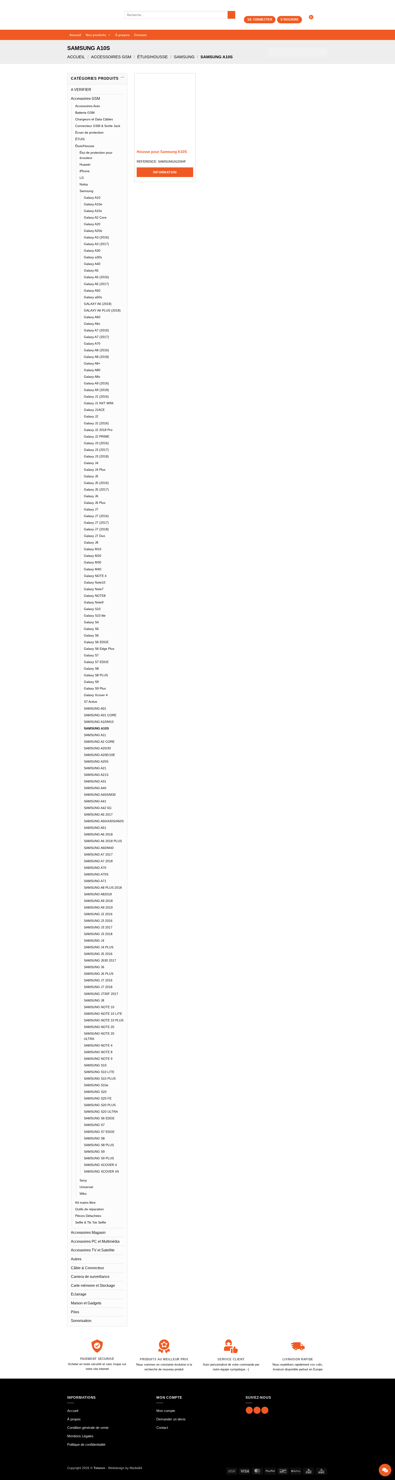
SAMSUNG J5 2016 (98, 954)
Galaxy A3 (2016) (96, 237)
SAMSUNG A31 (95, 781)
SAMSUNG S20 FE (98, 1098)
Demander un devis (171, 1419)
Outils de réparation (89, 1209)
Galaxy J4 (91, 463)
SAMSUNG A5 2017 (98, 814)
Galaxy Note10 (94, 582)
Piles (75, 1312)
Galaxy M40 (92, 569)
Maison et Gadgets (86, 1303)
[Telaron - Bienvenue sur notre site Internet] (92, 15)
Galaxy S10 (92, 609)
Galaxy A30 (92, 250)
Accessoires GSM (111, 56)
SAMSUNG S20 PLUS (100, 1105)
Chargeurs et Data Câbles (94, 119)
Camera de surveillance (90, 1277)
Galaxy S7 (91, 655)
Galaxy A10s (93, 211)
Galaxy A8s (92, 376)
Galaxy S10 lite (95, 615)
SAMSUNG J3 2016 (98, 920)
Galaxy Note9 (94, 602)
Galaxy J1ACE (94, 410)
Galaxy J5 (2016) (96, 483)
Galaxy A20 (92, 224)
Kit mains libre (85, 1202)
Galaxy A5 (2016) (96, 277)
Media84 (136, 1468)
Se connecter (259, 19)
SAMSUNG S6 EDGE (99, 1118)
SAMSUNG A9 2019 (98, 907)
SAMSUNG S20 (95, 1092)
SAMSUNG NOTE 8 (98, 1052)
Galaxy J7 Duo (94, 536)
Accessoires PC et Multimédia (95, 1241)
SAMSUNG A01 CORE (100, 715)
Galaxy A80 (92, 370)
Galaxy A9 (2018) (96, 390)
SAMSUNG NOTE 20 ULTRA (99, 1036)
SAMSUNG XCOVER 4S (101, 1171)
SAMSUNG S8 (94, 1138)
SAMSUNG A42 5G (98, 808)
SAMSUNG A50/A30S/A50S (104, 821)
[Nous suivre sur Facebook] (249, 1410)
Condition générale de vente (88, 1428)
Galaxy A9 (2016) (96, 383)
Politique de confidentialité (86, 1444)
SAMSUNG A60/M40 (99, 848)
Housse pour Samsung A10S (162, 152)
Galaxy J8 (91, 542)
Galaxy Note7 (94, 589)
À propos (122, 35)
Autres (76, 1259)
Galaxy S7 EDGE (96, 662)
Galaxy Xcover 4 (96, 695)
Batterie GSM (85, 112)
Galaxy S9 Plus (95, 688)
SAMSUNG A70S (96, 874)
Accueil (75, 35)
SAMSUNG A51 (95, 828)
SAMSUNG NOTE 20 (99, 1027)
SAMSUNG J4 (94, 940)
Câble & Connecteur (87, 1268)
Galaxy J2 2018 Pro (98, 430)
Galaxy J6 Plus (94, 503)
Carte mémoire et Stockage (93, 1285)
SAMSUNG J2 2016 (98, 914)
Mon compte (165, 1411)
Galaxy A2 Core (95, 217)
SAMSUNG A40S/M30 (100, 794)
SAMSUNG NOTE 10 (99, 1007)
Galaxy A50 (92, 290)
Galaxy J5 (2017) (96, 489)
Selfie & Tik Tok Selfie (90, 1222)
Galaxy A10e (93, 204)
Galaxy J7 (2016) (96, 516)
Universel (86, 1187)
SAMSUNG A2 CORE (99, 741)
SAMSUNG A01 (95, 708)
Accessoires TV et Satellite (93, 1250)
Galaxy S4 (91, 622)
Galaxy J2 (91, 416)
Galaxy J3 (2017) (96, 450)
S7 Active (90, 701)
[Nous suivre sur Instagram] (257, 1410)
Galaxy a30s (93, 257)
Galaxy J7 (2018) (96, 529)
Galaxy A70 (92, 343)
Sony (83, 1180)
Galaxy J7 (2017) (96, 522)
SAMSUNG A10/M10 (99, 722)
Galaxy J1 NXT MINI (98, 403)
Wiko (83, 1193)
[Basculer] (121, 98)
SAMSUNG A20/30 (97, 748)
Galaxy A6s (92, 323)
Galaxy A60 (92, 317)
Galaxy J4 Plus (94, 469)
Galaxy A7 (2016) (96, 330)
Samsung (184, 56)
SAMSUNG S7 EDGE (99, 1132)
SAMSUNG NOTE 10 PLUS (103, 1020)
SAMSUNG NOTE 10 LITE (103, 1013)
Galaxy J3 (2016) (96, 443)
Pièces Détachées (88, 1216)
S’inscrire (289, 19)
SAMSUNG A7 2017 (98, 854)
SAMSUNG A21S (96, 775)
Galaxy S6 (91, 635)
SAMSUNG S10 (95, 1065)
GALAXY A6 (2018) (98, 304)
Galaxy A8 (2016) (96, 350)
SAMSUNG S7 (94, 1125)
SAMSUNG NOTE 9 (98, 1058)
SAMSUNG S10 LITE (99, 1072)
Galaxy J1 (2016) (96, 396)
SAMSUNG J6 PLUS (98, 973)
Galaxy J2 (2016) (96, 423)
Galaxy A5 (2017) (96, 284)
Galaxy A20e (93, 231)
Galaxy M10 (92, 549)
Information (165, 172)
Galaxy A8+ (92, 363)
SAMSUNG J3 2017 (98, 927)
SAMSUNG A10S (96, 728)
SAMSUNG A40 (95, 788)
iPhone (85, 171)
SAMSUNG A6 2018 (98, 834)
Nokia (84, 184)
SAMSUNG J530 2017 (100, 960)
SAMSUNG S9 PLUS (99, 1158)
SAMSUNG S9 (94, 1151)
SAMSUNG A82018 (98, 894)
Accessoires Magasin (88, 1232)
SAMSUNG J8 (94, 1000)
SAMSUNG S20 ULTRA (101, 1111)
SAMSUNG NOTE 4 (98, 1045)
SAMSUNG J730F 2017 (101, 994)
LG (82, 178)
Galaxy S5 (91, 629)
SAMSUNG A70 (95, 868)
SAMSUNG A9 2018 (98, 901)
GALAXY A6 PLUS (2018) (102, 310)
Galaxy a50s (93, 297)
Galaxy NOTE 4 (95, 576)
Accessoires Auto (87, 106)
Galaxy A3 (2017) (96, 244)
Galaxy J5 (91, 476)
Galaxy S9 (91, 682)
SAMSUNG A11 (95, 735)
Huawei (85, 164)
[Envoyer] (231, 15)
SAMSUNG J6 (94, 967)
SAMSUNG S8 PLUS (99, 1145)
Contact (140, 35)
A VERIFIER (81, 90)
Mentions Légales (80, 1436)
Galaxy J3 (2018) (96, 456)
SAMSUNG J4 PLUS (98, 947)
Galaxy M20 (92, 556)
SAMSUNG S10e (96, 1085)
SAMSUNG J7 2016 (98, 980)
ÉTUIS (80, 139)
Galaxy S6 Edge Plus (99, 648)
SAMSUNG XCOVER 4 (100, 1165)
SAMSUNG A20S (96, 761)
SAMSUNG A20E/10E (99, 755)
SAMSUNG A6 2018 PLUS (103, 841)
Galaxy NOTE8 (95, 595)
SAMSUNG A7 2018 (98, 861)
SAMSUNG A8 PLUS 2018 (103, 887)
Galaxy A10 (92, 197)
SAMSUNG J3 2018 (98, 934)
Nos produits (96, 35)
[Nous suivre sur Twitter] (264, 1410)
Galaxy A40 (92, 264)
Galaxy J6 (91, 496)
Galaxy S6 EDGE (96, 642)
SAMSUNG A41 (95, 801)
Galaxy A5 (91, 270)
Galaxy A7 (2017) (96, 337)
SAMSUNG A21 (95, 768)
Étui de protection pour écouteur (96, 155)
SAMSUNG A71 (95, 881)
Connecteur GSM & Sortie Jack (97, 126)
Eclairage (78, 1294)
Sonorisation (81, 1321)
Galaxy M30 (92, 562)
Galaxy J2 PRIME (96, 436)
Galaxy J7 (91, 509)
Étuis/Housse (152, 56)
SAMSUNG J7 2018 (98, 987)
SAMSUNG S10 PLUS (100, 1078)
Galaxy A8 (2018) (96, 357)
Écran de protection (89, 132)
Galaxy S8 (91, 668)
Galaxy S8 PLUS (96, 675)
